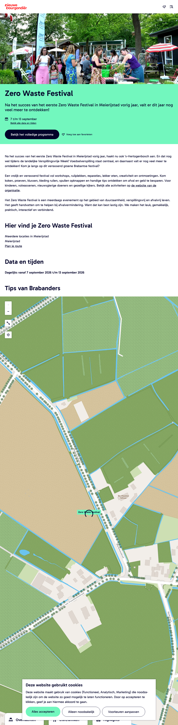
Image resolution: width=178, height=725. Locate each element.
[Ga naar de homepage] (16, 6)
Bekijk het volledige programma (32, 134)
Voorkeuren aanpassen (123, 712)
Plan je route (13, 246)
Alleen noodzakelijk (81, 712)
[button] (89, 514)
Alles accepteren (43, 712)
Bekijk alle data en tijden (23, 123)
